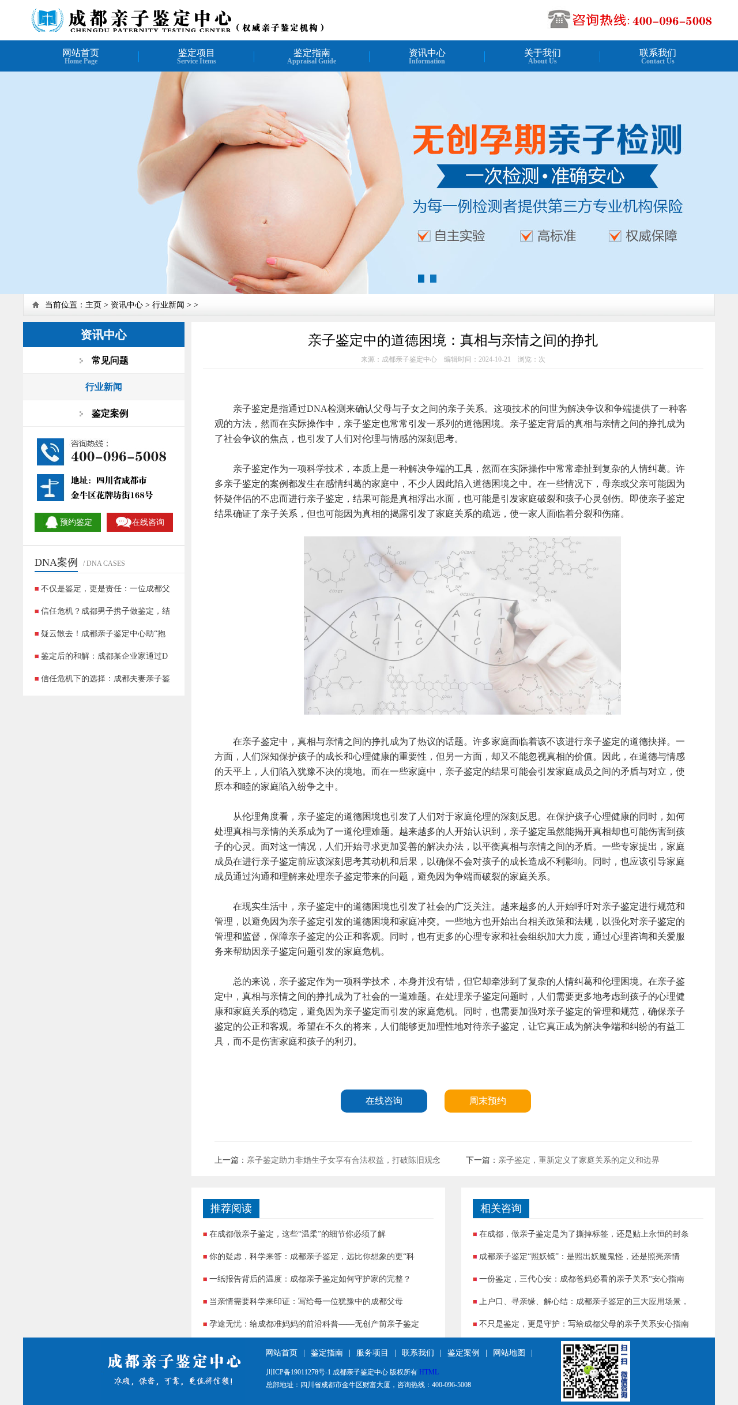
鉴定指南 (327, 1352)
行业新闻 (168, 304)
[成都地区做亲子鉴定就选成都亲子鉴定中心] (176, 30)
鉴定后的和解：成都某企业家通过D (104, 656)
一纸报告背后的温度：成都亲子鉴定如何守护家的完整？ (310, 1279)
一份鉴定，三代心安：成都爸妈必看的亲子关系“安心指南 (581, 1279)
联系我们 (418, 1352)
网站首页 (281, 1352)
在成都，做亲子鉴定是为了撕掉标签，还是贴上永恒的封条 (584, 1234)
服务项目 (372, 1352)
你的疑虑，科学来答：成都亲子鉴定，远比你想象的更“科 (312, 1256)
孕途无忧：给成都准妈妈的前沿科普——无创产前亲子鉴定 (314, 1324)
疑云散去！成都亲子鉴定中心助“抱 (103, 633)
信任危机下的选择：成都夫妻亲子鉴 (105, 678)
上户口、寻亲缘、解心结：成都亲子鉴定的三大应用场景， (584, 1301)
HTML (429, 1372)
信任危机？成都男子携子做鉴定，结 (105, 611)
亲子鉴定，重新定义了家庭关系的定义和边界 (579, 1160)
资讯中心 (127, 304)
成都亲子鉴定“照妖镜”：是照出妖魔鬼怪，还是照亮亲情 (579, 1256)
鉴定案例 (463, 1352)
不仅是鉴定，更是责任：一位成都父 (105, 588)
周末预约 (487, 1101)
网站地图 (509, 1352)
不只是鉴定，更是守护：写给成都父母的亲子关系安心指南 (584, 1324)
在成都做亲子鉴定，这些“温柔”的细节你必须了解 (297, 1234)
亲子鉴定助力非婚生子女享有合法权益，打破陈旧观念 (343, 1160)
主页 (93, 304)
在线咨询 (384, 1101)
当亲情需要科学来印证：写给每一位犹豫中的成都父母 (306, 1301)
